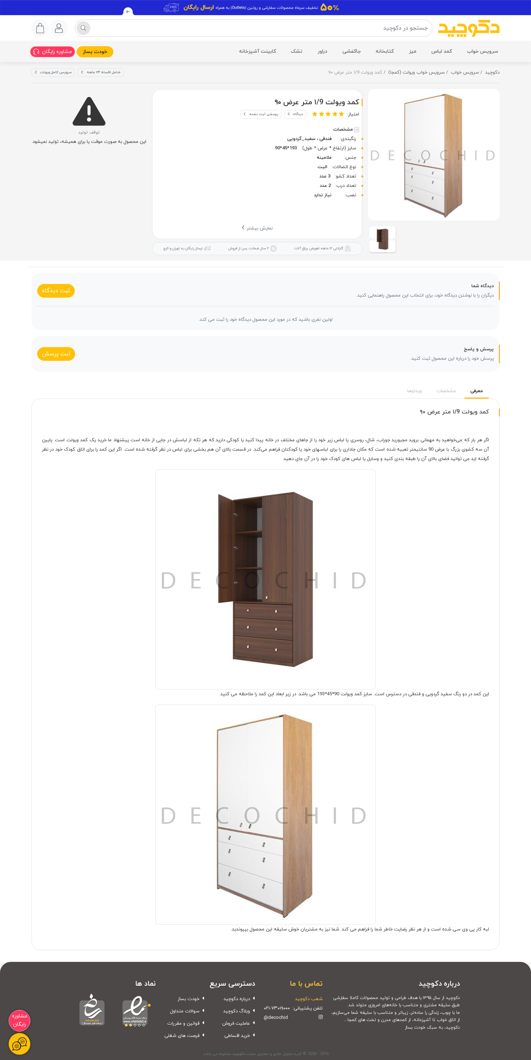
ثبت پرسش (56, 354)
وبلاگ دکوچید (236, 1011)
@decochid (276, 1018)
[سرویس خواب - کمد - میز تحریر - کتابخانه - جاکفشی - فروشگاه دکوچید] (469, 28)
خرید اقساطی (237, 1036)
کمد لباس (441, 51)
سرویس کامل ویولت (56, 72)
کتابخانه (385, 51)
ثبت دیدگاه (56, 291)
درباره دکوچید (237, 999)
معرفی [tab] (476, 391)
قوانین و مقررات (183, 1023)
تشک (296, 51)
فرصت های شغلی (181, 1036)
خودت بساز (95, 51)
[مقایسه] (377, 110)
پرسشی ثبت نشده (263, 114)
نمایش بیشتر (259, 228)
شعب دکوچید (309, 999)
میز (412, 51)
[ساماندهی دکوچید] (92, 1010)
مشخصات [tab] (446, 391)
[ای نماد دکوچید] (135, 1010)
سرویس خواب (482, 51)
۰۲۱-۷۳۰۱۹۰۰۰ (277, 1008)
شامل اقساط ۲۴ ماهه (103, 72)
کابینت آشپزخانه (257, 51)
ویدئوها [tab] (414, 391)
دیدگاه (298, 114)
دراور (322, 51)
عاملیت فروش (236, 1023)
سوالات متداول (184, 1011)
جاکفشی (351, 51)
